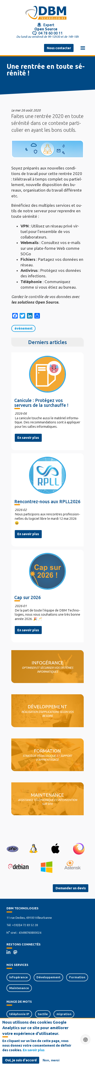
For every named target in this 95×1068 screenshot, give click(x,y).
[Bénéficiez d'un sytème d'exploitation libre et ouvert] (33, 849)
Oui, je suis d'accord (21, 1060)
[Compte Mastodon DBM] (16, 952)
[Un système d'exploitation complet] (18, 867)
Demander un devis (71, 888)
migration (63, 1014)
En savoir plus (28, 437)
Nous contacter (59, 48)
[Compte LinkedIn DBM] (9, 952)
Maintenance (19, 988)
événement (24, 328)
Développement (48, 977)
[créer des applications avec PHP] (12, 848)
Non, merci (51, 1060)
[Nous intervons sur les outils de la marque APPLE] (55, 848)
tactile (43, 1014)
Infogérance (18, 977)
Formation (77, 977)
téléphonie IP (19, 1014)
